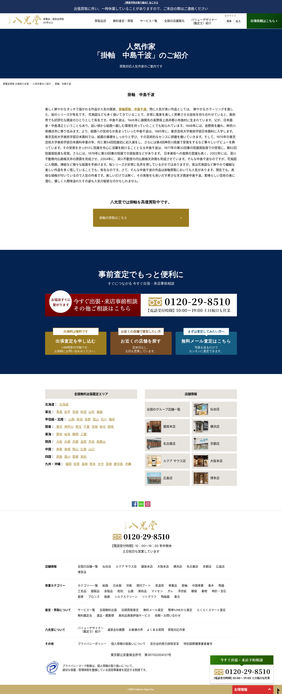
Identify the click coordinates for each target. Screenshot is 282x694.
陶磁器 (165, 596)
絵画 (105, 585)
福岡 (68, 464)
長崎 (85, 464)
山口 (91, 449)
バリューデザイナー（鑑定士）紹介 (91, 629)
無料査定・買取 (123, 21)
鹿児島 (118, 464)
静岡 (75, 434)
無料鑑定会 (85, 615)
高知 (83, 457)
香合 (177, 596)
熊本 (93, 464)
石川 (104, 419)
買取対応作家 (176, 630)
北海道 (63, 404)
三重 (83, 434)
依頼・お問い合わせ (168, 615)
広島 (83, 449)
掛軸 (184, 585)
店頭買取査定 (130, 610)
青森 (59, 412)
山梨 (71, 419)
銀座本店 (147, 566)
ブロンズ (94, 596)
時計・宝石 (219, 591)
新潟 (80, 419)
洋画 (129, 585)
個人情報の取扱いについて (128, 644)
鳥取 (59, 449)
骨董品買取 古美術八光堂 (16, 83)
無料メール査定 (153, 610)
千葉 (86, 427)
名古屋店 (192, 566)
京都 (75, 442)
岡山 (75, 449)
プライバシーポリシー (92, 644)
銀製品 (95, 591)
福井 (112, 419)
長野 (88, 419)
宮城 (75, 412)
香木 (211, 585)
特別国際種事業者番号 (198, 644)
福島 (99, 412)
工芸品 (82, 591)
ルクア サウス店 (126, 566)
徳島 (59, 457)
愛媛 (75, 457)
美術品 (142, 591)
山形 (91, 412)
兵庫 (67, 442)
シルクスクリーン (126, 596)
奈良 (91, 442)
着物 (204, 591)
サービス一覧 (148, 21)
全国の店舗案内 (174, 21)
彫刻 (120, 591)
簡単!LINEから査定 (180, 610)
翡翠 (80, 596)
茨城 (95, 427)
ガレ (170, 591)
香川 (67, 457)
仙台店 (106, 566)
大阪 (59, 442)
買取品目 (100, 21)
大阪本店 (163, 566)
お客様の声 (136, 630)
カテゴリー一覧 (88, 585)
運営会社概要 (116, 630)
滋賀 (83, 442)
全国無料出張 (108, 610)
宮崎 (109, 464)
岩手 (67, 412)
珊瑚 (194, 591)
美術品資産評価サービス (134, 615)
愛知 (59, 434)
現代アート (143, 585)
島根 (67, 449)
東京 (59, 427)
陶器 (221, 585)
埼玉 (78, 427)
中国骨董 (198, 585)
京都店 (207, 566)
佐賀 (76, 464)
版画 (107, 596)
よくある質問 (155, 630)
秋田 (83, 412)
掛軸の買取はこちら (113, 218)
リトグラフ (149, 596)
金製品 (108, 591)
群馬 (111, 427)
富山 (96, 419)
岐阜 (67, 434)
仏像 (131, 591)
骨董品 (172, 585)
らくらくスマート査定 (211, 610)
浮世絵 (182, 591)
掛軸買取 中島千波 (132, 109)
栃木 (103, 427)
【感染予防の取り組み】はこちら (141, 2)
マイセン (157, 591)
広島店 (220, 566)
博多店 (82, 572)
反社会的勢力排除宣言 (164, 644)
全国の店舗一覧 (88, 566)
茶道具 (159, 585)
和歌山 (101, 442)
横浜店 (177, 566)
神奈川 (68, 427)
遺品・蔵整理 (105, 615)
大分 (101, 464)
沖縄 (128, 464)
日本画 (117, 585)
